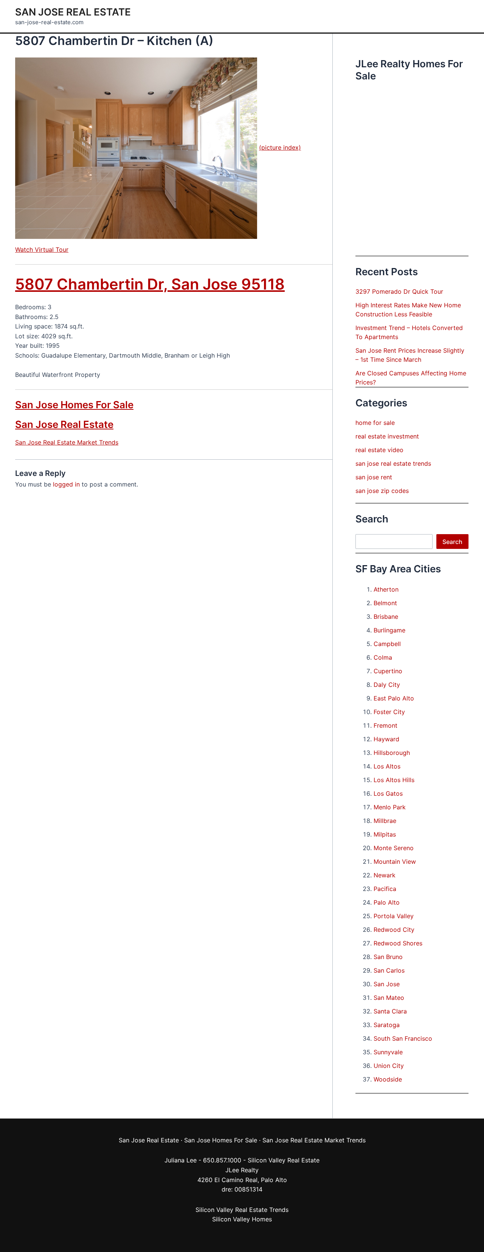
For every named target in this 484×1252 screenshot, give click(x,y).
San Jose (387, 984)
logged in (66, 484)
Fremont (385, 725)
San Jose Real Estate (73, 12)
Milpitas (385, 834)
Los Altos (387, 766)
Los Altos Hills (394, 780)
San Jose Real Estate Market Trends (66, 442)
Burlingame (389, 630)
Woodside (388, 1079)
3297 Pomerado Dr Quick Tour (399, 291)
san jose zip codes (382, 490)
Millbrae (385, 820)
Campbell (387, 644)
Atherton (386, 589)
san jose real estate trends (393, 463)
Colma (383, 657)
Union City (389, 1065)
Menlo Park (390, 807)
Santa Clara (390, 1011)
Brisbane (386, 616)
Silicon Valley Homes (242, 1219)
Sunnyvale (388, 1052)
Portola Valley (394, 916)
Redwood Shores (398, 943)
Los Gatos (388, 793)
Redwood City (394, 929)
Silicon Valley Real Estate (284, 1160)
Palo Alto (387, 902)
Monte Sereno (394, 848)
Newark (385, 875)
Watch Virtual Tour (41, 249)
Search (452, 541)
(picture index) (280, 147)
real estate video (379, 450)
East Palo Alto (394, 698)
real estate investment (387, 436)
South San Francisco (403, 1038)
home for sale (375, 422)
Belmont (385, 603)
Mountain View (395, 861)
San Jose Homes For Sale (74, 405)
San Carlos (389, 970)
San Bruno (388, 957)
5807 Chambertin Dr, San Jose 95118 (150, 284)
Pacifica (385, 889)
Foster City (389, 712)
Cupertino (388, 671)
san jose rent (373, 477)
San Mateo (389, 997)
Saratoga (387, 1025)
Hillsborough (392, 752)
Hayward (386, 739)
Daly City (387, 684)
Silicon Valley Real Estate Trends (242, 1209)
